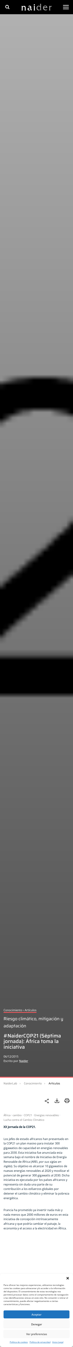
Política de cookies (19, 1342)
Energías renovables (46, 1115)
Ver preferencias (36, 1334)
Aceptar (36, 1314)
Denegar (36, 1324)
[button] (67, 1278)
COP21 (28, 1115)
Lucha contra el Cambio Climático (24, 1120)
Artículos (54, 1083)
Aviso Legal (57, 1342)
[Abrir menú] (65, 7)
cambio (17, 1115)
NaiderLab (10, 1083)
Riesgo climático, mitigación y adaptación (33, 1022)
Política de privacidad (40, 1342)
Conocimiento (33, 1083)
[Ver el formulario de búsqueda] (7, 7)
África (7, 1115)
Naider (23, 1061)
